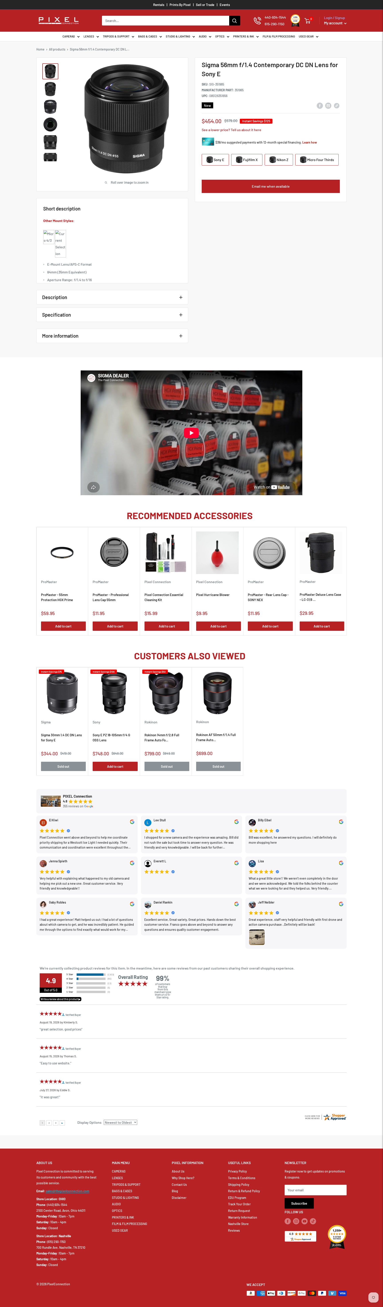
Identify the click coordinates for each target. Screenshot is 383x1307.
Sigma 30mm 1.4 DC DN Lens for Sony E (61, 737)
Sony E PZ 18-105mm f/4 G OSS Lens (111, 737)
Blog (175, 1191)
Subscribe (299, 1203)
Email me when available (271, 186)
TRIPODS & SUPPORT (116, 36)
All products (57, 49)
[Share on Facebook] (320, 105)
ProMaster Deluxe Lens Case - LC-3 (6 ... (320, 597)
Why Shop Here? (183, 1178)
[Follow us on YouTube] (304, 1221)
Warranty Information (242, 1217)
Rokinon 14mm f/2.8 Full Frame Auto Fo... (162, 737)
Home (40, 49)
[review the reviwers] (132, 823)
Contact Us (179, 1184)
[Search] (234, 20)
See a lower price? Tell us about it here (231, 130)
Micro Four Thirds (320, 160)
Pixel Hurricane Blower (213, 595)
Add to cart (63, 626)
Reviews (234, 1230)
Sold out (63, 766)
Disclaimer (179, 1198)
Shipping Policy (238, 1184)
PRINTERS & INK (243, 36)
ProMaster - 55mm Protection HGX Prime (57, 597)
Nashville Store (238, 1224)
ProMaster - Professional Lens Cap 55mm (111, 597)
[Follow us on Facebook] (288, 1221)
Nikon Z (282, 160)
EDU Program (237, 1198)
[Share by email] (328, 105)
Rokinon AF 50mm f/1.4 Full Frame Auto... (216, 737)
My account (333, 23)
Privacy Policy (237, 1171)
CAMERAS (69, 36)
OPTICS (220, 36)
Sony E (218, 160)
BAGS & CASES (147, 36)
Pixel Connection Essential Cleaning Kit (164, 597)
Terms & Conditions (241, 1178)
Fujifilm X (250, 160)
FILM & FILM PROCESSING (279, 36)
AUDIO (203, 36)
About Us (178, 1171)
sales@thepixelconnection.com (67, 1191)
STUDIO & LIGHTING (178, 36)
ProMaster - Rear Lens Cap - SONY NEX (268, 597)
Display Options (89, 1122)
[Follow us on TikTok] (313, 1221)
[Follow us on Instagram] (296, 1221)
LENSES (89, 36)
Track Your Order (239, 1204)
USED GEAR (306, 36)
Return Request (239, 1211)
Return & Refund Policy (244, 1191)
